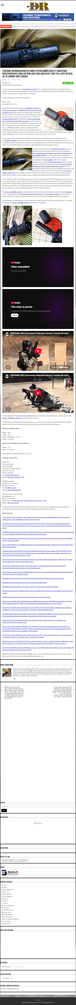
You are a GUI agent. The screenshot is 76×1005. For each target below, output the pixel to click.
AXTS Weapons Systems (52, 194)
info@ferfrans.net (11, 488)
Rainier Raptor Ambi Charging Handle (32, 194)
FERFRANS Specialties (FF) (60, 149)
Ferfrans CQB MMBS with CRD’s (21, 202)
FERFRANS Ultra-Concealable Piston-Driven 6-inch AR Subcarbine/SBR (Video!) (24, 582)
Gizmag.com (5, 898)
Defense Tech (5, 892)
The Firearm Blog (6, 894)
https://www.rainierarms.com (16, 477)
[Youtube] (40, 1000)
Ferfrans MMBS (48, 160)
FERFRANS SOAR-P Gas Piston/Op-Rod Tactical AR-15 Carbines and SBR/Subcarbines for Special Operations (33, 578)
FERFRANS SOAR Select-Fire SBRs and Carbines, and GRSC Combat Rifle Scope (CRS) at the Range (30, 587)
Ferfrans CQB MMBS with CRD (13, 192)
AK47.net (3, 887)
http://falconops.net (13, 503)
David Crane (7, 79)
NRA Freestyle (5, 907)
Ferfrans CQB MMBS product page (12, 418)
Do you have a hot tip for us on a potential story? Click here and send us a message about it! (15, 860)
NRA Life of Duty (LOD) (7, 905)
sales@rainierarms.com (12, 475)
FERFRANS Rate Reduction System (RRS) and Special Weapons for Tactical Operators (26, 597)
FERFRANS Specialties (11, 140)
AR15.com (4, 885)
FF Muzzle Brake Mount (54, 162)
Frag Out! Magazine (6, 896)
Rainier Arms (68, 192)
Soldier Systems (5, 921)
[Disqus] (38, 725)
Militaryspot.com (6, 912)
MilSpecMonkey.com (7, 914)
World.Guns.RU (5, 923)
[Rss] (36, 1000)
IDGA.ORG (4, 901)
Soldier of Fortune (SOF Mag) (9, 919)
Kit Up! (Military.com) (7, 910)
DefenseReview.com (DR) (29, 89)
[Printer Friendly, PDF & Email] (68, 83)
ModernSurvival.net (6, 917)
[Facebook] (38, 1000)
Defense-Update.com (7, 889)
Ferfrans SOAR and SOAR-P (10, 119)
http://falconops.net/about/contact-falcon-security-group (30, 500)
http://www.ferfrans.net (14, 490)
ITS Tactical (4, 903)
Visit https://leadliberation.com (10, 989)
